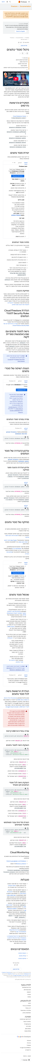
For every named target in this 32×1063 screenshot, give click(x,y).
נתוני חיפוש (10, 540)
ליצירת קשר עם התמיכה (25, 1019)
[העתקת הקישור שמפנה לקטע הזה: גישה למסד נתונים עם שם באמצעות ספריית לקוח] (22, 337)
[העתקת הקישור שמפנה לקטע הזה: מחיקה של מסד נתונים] (27, 525)
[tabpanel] (16, 201)
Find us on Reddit (27, 1005)
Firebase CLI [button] (12, 381)
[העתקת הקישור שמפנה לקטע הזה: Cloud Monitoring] (8, 852)
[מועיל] (21, 42)
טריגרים (16, 548)
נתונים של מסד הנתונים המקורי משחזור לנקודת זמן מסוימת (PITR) (16, 613)
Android (29, 1040)
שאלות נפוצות (27, 1031)
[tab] (26, 162)
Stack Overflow (27, 1021)
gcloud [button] (20, 162)
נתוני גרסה (28, 1026)
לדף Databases (21, 390)
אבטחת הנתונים (16, 215)
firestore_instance (21, 864)
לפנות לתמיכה (12, 885)
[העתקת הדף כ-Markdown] (22, 53)
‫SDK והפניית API (27, 989)
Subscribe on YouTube (26, 1010)
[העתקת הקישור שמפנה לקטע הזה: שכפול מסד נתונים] (7, 595)
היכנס (3, 1)
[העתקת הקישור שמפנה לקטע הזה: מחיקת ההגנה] (15, 291)
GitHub (29, 997)
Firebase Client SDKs (20, 359)
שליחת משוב (24, 45)
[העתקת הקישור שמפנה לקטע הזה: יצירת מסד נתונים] (8, 153)
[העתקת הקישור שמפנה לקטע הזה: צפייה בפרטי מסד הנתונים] (5, 419)
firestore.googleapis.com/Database (16, 861)
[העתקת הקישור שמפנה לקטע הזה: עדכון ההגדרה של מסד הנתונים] (19, 454)
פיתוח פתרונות (24, 39)
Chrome (29, 1043)
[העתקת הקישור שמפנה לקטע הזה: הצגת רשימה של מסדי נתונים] (20, 371)
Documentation (25, 6)
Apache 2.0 (10, 973)
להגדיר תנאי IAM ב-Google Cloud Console (17, 707)
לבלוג (29, 1003)
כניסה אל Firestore (17, 176)
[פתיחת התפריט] (29, 2)
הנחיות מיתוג (28, 1028)
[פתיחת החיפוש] (10, 2)
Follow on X (28, 1008)
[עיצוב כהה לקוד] (25, 437)
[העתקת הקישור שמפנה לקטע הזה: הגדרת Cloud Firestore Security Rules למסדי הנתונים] (19, 316)
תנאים (29, 1056)
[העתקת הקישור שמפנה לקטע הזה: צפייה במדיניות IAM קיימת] (4, 731)
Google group (27, 1024)
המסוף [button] (26, 162)
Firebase (27, 37)
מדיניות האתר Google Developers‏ (20, 975)
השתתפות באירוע (27, 1012)
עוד (14, 162)
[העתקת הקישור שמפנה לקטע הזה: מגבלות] (19, 880)
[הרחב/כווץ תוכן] (22, 58)
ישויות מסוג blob (23, 542)
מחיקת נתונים (22, 958)
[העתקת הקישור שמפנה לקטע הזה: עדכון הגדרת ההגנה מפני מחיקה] (21, 470)
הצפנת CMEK (11, 626)
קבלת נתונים (22, 956)
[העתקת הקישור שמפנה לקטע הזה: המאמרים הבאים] (9, 949)
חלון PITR (10, 638)
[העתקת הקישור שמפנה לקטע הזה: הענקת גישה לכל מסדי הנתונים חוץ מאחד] (11, 785)
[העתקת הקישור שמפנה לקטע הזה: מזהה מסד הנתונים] (10, 242)
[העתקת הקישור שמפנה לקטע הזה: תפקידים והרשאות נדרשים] (19, 106)
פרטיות (25, 1056)
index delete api (11, 895)
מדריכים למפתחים (26, 987)
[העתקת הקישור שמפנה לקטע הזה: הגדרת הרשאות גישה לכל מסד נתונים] (10, 694)
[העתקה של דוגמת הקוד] (28, 437)
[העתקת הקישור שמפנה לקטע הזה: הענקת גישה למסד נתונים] (4, 745)
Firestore (14, 6)
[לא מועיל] (19, 42)
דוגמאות (29, 992)
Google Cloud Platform (25, 1047)
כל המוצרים (28, 1050)
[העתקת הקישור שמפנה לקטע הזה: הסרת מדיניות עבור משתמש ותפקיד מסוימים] (13, 825)
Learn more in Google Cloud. (17, 16)
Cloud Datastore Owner (19, 116)
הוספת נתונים (22, 953)
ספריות (29, 994)
